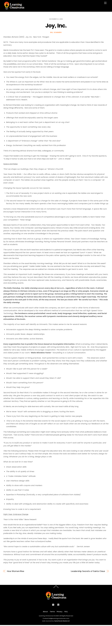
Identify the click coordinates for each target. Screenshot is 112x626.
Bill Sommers (56, 32)
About (45, 612)
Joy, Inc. (56, 25)
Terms (52, 612)
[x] (53, 604)
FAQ (66, 612)
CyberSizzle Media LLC (62, 621)
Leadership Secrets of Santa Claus (88, 571)
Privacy (59, 612)
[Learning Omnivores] (14, 9)
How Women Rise (15, 571)
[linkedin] (58, 604)
